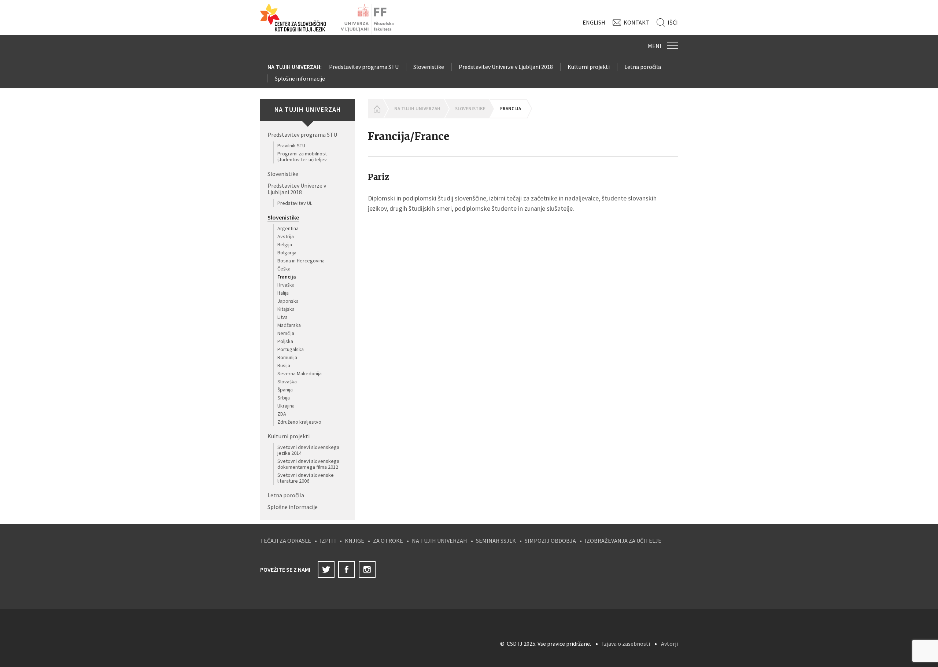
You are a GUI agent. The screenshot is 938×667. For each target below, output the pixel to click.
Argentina (288, 228)
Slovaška (287, 381)
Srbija (283, 397)
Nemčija (285, 333)
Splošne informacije (300, 78)
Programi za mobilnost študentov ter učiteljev (302, 156)
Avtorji (669, 643)
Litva (282, 317)
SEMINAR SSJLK (496, 540)
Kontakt (636, 22)
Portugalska (290, 349)
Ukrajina (286, 405)
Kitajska (286, 309)
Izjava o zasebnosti (626, 643)
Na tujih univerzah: (294, 66)
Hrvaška (286, 284)
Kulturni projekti (589, 66)
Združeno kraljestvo (299, 422)
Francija (286, 276)
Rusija (283, 365)
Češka (284, 268)
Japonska (288, 301)
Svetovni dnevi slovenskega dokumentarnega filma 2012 (308, 464)
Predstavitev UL (294, 203)
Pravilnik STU (291, 145)
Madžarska (289, 325)
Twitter (326, 569)
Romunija (287, 357)
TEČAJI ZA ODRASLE (285, 540)
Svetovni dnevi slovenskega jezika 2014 (308, 450)
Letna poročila (642, 66)
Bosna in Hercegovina (301, 260)
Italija (283, 293)
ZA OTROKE (388, 540)
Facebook (346, 569)
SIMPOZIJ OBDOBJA (550, 540)
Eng (594, 22)
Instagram (367, 569)
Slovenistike (428, 66)
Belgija (284, 244)
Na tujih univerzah (417, 109)
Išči (673, 22)
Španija (285, 389)
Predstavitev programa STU (364, 66)
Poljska (285, 341)
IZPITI (328, 540)
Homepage (375, 108)
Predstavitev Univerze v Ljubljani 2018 (506, 66)
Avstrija (285, 236)
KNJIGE (354, 540)
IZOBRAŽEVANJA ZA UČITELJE (623, 540)
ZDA (281, 413)
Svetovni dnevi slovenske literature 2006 (305, 478)
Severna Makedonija (299, 373)
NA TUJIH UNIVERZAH (439, 540)
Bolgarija (286, 252)
